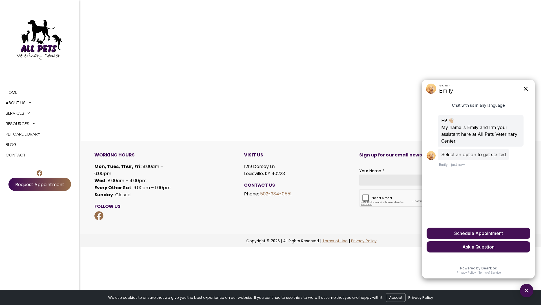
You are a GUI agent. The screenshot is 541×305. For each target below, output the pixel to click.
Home (11, 92)
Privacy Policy (364, 241)
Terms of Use (335, 241)
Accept (395, 297)
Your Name (371, 171)
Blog (11, 144)
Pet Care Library (23, 134)
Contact (15, 155)
